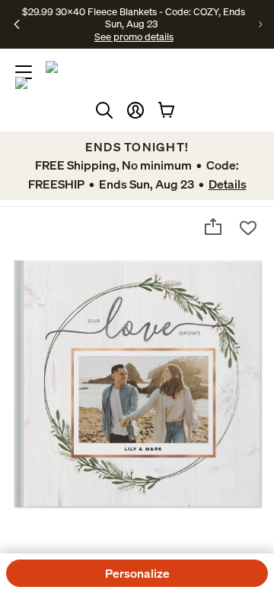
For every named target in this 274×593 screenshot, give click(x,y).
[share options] (213, 226)
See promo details (134, 36)
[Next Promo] (260, 24)
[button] (135, 110)
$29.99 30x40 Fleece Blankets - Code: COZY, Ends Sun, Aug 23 (133, 17)
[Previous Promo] (16, 24)
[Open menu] (23, 72)
